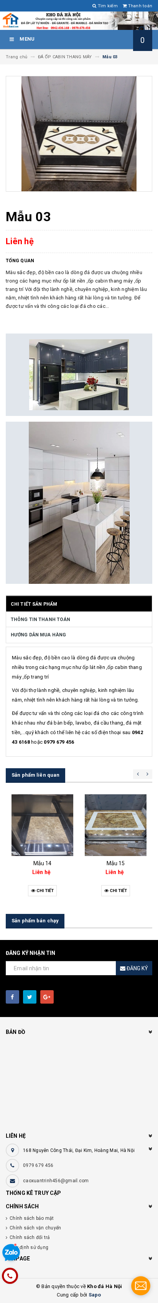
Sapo (95, 1295)
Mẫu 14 (42, 863)
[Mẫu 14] (42, 825)
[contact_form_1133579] (140, 1285)
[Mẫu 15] (115, 825)
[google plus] (47, 997)
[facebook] (12, 997)
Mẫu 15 (116, 863)
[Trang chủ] (79, 21)
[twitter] (29, 997)
